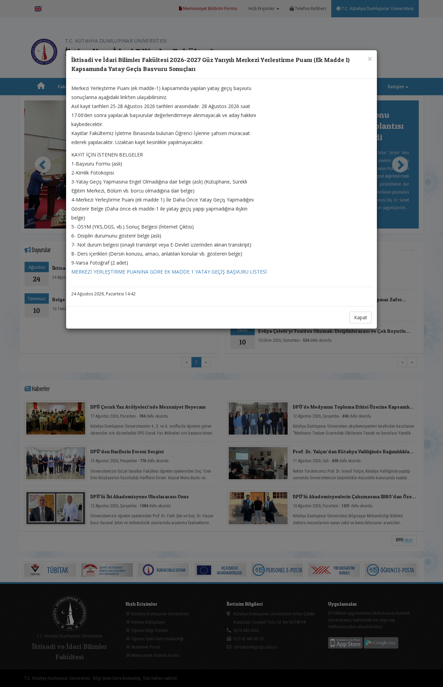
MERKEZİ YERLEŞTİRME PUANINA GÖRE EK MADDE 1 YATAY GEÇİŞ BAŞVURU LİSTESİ (169, 271)
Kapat (360, 317)
